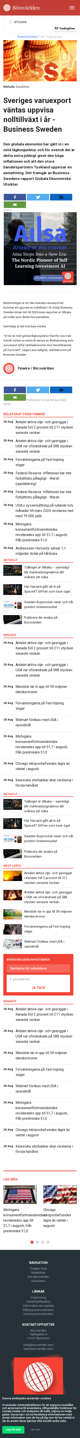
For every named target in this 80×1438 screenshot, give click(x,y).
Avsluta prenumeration (38, 1314)
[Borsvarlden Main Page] (21, 7)
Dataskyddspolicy (38, 1301)
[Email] (15, 204)
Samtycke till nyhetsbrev (28, 968)
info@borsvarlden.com (38, 1344)
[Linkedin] (61, 197)
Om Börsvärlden (38, 1276)
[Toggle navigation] (72, 7)
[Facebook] (15, 197)
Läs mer (35, 1429)
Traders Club (38, 1268)
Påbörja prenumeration (38, 1310)
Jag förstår (13, 1429)
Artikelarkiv (38, 1281)
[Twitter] (38, 197)
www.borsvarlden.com (38, 1348)
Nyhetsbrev (38, 1272)
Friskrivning (38, 1297)
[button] (32, 1242)
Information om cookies (38, 1305)
